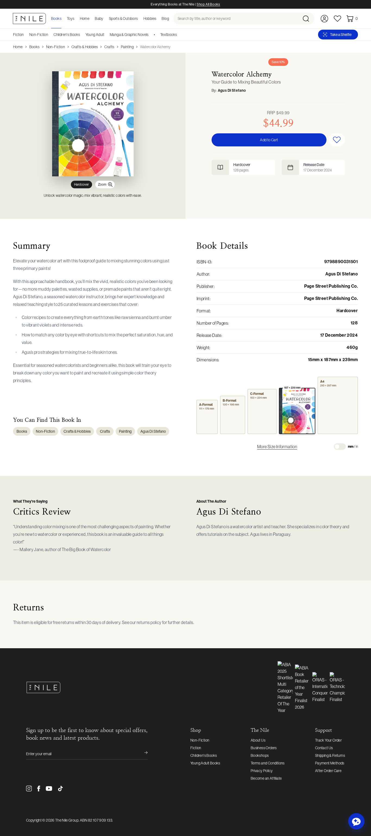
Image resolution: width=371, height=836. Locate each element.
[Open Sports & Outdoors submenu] (139, 18)
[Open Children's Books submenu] (82, 35)
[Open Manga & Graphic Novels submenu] (150, 35)
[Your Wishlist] (337, 19)
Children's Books (67, 34)
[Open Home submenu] (91, 18)
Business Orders (264, 748)
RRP (278, 112)
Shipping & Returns (330, 755)
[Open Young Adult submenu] (106, 35)
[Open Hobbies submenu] (158, 18)
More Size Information (277, 446)
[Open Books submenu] (63, 18)
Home (18, 47)
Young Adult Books (205, 763)
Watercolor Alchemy (155, 47)
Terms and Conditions (268, 763)
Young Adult (95, 34)
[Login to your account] (324, 19)
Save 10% (278, 62)
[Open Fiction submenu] (26, 35)
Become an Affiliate (266, 778)
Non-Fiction (38, 34)
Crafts (109, 47)
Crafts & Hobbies (84, 47)
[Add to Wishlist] (337, 139)
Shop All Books (208, 4)
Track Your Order (328, 740)
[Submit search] (308, 18)
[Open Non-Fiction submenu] (50, 35)
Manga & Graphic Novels (129, 34)
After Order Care (328, 771)
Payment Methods (329, 763)
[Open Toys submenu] (76, 18)
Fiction (18, 34)
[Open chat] (356, 821)
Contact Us (324, 748)
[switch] (340, 446)
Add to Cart (269, 140)
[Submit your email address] (142, 753)
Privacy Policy (262, 771)
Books (34, 47)
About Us (258, 740)
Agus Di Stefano (232, 90)
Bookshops (260, 755)
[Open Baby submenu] (105, 18)
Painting (127, 47)
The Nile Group (66, 820)
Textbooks (168, 34)
